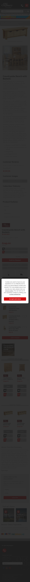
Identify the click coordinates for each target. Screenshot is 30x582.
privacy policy (9, 291)
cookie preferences (15, 294)
